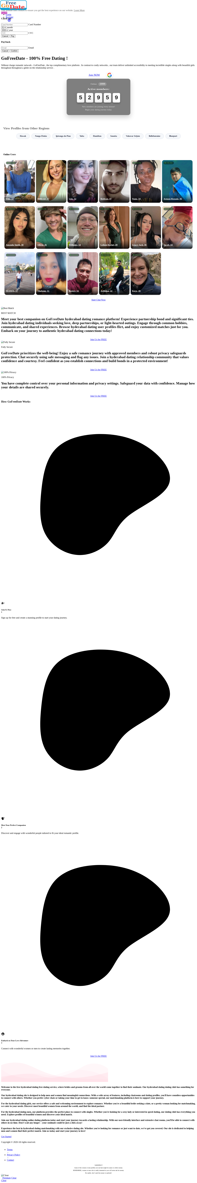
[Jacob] (177, 227)
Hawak (23, 136)
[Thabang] (51, 273)
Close (13, 1178)
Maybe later (98, 617)
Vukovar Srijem (133, 136)
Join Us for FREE (98, 339)
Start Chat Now (98, 300)
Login (8, 14)
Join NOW (94, 74)
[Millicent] (51, 181)
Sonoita (113, 136)
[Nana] (146, 181)
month (10, 27)
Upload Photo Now (100, 611)
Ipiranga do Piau (63, 136)
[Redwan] (114, 181)
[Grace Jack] (146, 227)
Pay (12, 36)
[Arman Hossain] (177, 181)
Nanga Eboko (41, 136)
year (11, 30)
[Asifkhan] (114, 273)
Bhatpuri (173, 136)
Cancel (5, 36)
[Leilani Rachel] (114, 227)
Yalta (82, 136)
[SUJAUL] (19, 273)
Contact (10, 1160)
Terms (10, 1149)
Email (31, 47)
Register (9, 17)
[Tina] (19, 181)
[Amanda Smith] (19, 227)
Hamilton (97, 136)
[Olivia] (51, 227)
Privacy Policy (13, 1155)
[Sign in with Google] (109, 75)
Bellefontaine (154, 136)
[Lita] (82, 181)
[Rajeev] (82, 273)
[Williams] (82, 227)
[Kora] (146, 273)
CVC (30, 33)
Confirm (14, 51)
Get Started (6, 1136)
